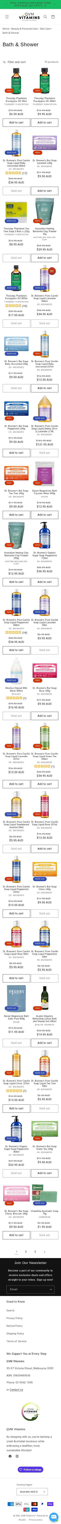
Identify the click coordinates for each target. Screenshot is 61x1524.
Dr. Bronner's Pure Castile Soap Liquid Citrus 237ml (16, 1082)
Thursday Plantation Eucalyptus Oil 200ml (16, 297)
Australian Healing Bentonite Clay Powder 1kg (44, 231)
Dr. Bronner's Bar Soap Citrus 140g (44, 888)
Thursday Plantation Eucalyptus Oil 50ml (16, 99)
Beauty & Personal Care (24, 28)
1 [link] (17, 1251)
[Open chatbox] (53, 1517)
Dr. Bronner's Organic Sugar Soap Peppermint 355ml (16, 1149)
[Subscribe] (50, 1290)
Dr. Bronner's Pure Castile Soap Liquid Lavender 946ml (44, 298)
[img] (13, 173)
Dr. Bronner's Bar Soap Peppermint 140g (16, 427)
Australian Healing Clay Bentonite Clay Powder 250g (16, 555)
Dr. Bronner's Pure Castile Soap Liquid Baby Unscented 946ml (16, 163)
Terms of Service (17, 1341)
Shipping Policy (15, 1333)
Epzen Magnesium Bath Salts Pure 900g (16, 1017)
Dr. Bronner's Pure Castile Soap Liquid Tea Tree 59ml (44, 1083)
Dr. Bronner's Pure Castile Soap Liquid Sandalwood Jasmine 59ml (16, 825)
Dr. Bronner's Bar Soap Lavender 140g (44, 161)
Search (11, 1310)
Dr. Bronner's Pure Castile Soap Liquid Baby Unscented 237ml (44, 364)
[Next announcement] (54, 4)
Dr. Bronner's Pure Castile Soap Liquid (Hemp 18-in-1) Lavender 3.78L (44, 429)
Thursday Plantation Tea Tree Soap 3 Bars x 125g (16, 230)
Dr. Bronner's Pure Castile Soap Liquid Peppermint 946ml (16, 623)
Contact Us (16, 1389)
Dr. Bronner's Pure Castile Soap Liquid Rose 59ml (16, 952)
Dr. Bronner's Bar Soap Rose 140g (44, 689)
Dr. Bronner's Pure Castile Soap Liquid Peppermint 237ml (16, 889)
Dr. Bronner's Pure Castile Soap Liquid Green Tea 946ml (44, 756)
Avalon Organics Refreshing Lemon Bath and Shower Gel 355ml (45, 1019)
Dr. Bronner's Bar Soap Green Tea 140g (44, 1147)
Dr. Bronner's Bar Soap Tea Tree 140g (16, 492)
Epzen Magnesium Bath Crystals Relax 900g (44, 492)
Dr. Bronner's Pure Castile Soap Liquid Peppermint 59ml (44, 954)
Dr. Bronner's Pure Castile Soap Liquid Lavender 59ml (44, 623)
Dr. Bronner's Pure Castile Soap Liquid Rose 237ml (44, 823)
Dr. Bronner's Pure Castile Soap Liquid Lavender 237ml (16, 756)
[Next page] (44, 1252)
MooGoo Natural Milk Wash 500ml (16, 689)
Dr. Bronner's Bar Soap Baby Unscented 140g (16, 362)
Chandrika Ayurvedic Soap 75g (44, 1212)
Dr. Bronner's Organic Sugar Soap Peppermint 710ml (44, 555)
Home (6, 28)
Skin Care (45, 28)
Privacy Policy (15, 1318)
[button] (7, 17)
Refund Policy (14, 1325)
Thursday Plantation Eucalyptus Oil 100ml (45, 99)
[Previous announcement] (6, 4)
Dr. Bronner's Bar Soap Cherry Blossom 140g (16, 1212)
